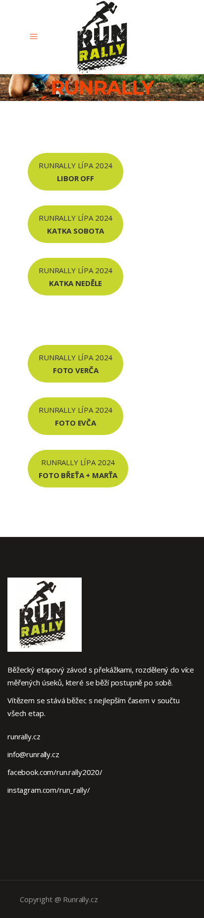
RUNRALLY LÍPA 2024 (75, 171)
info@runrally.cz (33, 754)
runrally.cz (23, 736)
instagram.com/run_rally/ (48, 790)
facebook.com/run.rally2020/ (54, 772)
